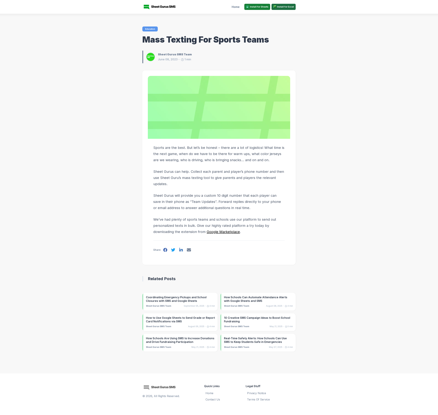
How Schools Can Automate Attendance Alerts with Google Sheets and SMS (255, 299)
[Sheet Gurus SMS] (160, 7)
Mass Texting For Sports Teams (205, 40)
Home (236, 7)
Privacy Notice (256, 393)
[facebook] (165, 250)
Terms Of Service (258, 399)
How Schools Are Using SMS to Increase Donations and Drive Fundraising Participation (180, 340)
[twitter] (173, 250)
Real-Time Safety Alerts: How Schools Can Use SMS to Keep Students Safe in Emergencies (255, 340)
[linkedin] (181, 250)
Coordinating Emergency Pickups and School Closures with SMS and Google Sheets (176, 299)
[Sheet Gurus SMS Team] (152, 57)
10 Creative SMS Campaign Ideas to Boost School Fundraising (257, 319)
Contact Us (212, 399)
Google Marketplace (223, 232)
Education (150, 29)
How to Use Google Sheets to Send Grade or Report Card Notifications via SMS (180, 319)
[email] (189, 250)
